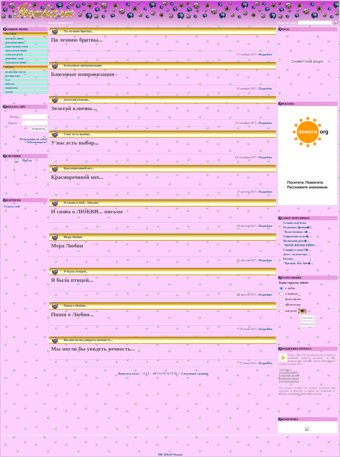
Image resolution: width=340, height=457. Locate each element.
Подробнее (265, 54)
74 (175, 373)
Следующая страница (194, 373)
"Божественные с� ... (297, 231)
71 (164, 373)
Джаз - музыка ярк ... (296, 254)
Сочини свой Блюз (294, 222)
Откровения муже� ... (297, 236)
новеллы (9, 84)
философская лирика (16, 51)
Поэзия (10, 33)
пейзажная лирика (14, 43)
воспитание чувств (15, 72)
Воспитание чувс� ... (296, 240)
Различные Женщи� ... (297, 227)
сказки (8, 92)
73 (171, 373)
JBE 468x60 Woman (170, 454)
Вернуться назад (128, 373)
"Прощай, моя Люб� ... (298, 263)
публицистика (12, 76)
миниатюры (11, 88)
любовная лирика (14, 39)
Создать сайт (12, 206)
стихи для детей (13, 55)
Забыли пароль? (37, 142)
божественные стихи (16, 47)
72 (167, 373)
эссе (7, 80)
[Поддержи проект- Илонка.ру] (307, 429)
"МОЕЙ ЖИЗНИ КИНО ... (300, 245)
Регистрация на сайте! (34, 139)
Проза (9, 67)
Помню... (289, 258)
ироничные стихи (14, 59)
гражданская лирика (15, 63)
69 (154, 373)
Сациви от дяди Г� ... (297, 249)
